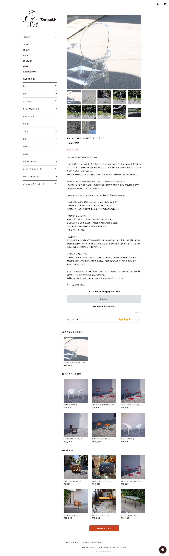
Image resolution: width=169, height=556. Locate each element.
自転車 (25, 131)
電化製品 (26, 146)
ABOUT (26, 50)
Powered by (101, 551)
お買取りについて (29, 72)
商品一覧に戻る (104, 528)
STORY (26, 66)
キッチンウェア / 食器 (31, 109)
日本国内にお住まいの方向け (104, 306)
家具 (24, 86)
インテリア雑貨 (28, 116)
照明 (24, 94)
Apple (25, 154)
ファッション (27, 101)
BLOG (25, 55)
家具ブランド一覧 (29, 162)
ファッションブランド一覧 (32, 169)
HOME (25, 45)
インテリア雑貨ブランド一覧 (33, 184)
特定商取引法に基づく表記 (92, 543)
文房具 (25, 124)
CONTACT (27, 61)
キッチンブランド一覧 (31, 177)
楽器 (24, 139)
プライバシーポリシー (71, 543)
